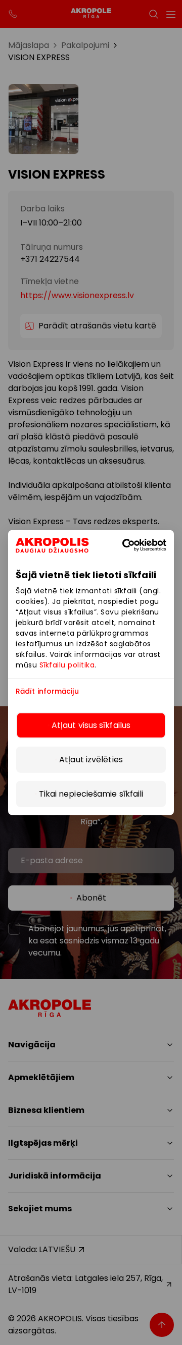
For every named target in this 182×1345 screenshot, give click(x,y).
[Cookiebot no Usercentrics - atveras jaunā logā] (138, 545)
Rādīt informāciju (47, 691)
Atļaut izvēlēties (91, 759)
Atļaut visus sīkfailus (91, 725)
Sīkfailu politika (67, 665)
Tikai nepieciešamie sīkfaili (91, 793)
